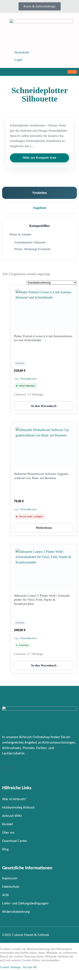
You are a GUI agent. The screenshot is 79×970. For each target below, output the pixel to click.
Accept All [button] (30, 967)
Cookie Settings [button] (10, 967)
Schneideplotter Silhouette (30, 242)
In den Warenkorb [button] (43, 406)
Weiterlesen (44, 527)
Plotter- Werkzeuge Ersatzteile (32, 249)
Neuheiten (39, 193)
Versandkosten (28, 378)
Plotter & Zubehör (20, 234)
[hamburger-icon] (72, 72)
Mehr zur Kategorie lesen (39, 157)
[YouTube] (12, 769)
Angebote (39, 208)
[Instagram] (4, 769)
